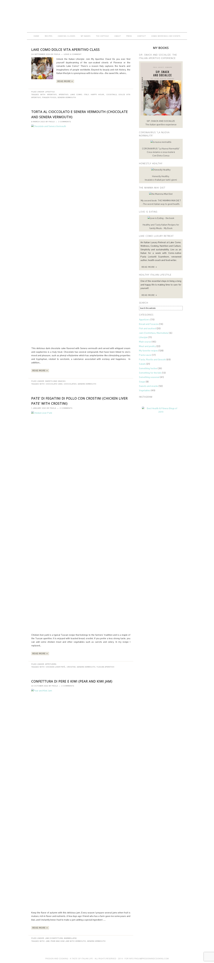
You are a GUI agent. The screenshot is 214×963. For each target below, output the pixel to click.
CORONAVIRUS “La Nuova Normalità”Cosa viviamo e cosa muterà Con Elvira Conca (161, 152)
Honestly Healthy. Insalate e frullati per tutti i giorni (161, 178)
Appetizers (50, 664)
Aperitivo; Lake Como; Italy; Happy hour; (82, 94)
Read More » (65, 81)
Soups (142, 381)
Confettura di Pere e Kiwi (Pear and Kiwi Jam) (71, 681)
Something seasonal (149, 377)
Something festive (148, 368)
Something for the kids (150, 372)
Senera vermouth (67, 97)
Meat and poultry (147, 346)
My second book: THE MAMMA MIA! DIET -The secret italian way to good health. (161, 202)
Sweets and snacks (55, 381)
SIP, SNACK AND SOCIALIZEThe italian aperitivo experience (161, 123)
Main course (145, 341)
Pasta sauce (145, 355)
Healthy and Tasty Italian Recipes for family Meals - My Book (161, 226)
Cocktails (111, 94)
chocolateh (70, 384)
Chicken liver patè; (56, 667)
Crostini (71, 667)
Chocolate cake (54, 384)
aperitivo (52, 94)
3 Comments (64, 121)
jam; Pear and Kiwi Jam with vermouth (66, 941)
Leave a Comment (73, 54)
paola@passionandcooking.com (151, 958)
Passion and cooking (107, 15)
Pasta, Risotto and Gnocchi (152, 359)
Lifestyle (50, 92)
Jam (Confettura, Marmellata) (61, 938)
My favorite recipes (148, 350)
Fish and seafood (147, 328)
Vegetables (144, 390)
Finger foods (49, 97)
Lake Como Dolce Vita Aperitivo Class (65, 49)
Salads (142, 363)
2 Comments (66, 408)
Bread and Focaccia (149, 324)
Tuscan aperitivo (105, 667)
